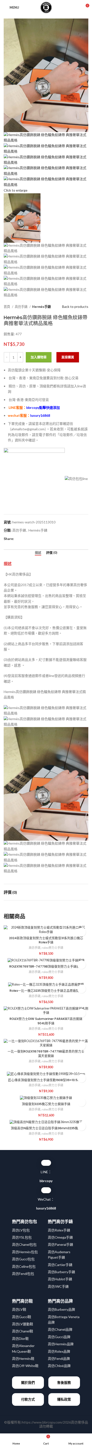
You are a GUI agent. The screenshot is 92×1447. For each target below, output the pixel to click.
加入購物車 (39, 357)
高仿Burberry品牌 (61, 1309)
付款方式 (28, 1399)
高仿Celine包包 (24, 1266)
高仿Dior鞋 (20, 1338)
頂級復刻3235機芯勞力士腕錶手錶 (46, 1104)
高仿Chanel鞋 (22, 1331)
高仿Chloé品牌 (59, 1366)
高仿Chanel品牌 (60, 1329)
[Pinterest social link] (29, 538)
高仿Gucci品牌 (59, 1337)
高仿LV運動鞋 (22, 1324)
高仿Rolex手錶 (59, 1230)
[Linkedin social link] (35, 538)
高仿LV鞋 (19, 1309)
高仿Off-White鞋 (25, 1366)
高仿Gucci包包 (23, 1259)
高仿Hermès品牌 (61, 1344)
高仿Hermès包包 (25, 1252)
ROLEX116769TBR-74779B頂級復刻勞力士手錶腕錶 (46, 966)
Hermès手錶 (41, 307)
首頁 (7, 307)
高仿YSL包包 (22, 1237)
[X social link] (23, 538)
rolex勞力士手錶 (52, 948)
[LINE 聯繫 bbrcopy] (46, 1163)
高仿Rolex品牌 (59, 1351)
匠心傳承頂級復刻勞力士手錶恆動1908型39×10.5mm (46, 1080)
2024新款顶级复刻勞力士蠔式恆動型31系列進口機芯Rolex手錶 (46, 940)
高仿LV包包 (21, 1230)
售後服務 (64, 1382)
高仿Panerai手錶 (60, 1244)
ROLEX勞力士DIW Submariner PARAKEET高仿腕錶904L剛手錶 (46, 1021)
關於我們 (28, 1382)
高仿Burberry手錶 (61, 1272)
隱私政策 (64, 1399)
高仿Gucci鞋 (21, 1317)
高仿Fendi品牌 (59, 1358)
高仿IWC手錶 (58, 1286)
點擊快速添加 (43, 407)
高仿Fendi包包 (23, 1273)
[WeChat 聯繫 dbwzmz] (46, 1190)
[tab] (38, 553)
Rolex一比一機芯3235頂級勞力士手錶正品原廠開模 (46, 991)
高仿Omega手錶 (60, 1237)
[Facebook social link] (18, 538)
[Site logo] (46, 7)
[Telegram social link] (40, 538)
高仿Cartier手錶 (60, 1265)
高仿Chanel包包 (24, 1244)
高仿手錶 (21, 307)
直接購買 (67, 357)
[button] (81, 932)
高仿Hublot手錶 (60, 1279)
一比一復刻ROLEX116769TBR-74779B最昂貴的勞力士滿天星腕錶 (46, 1053)
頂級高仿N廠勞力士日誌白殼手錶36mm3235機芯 (46, 1128)
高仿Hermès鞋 (23, 1358)
